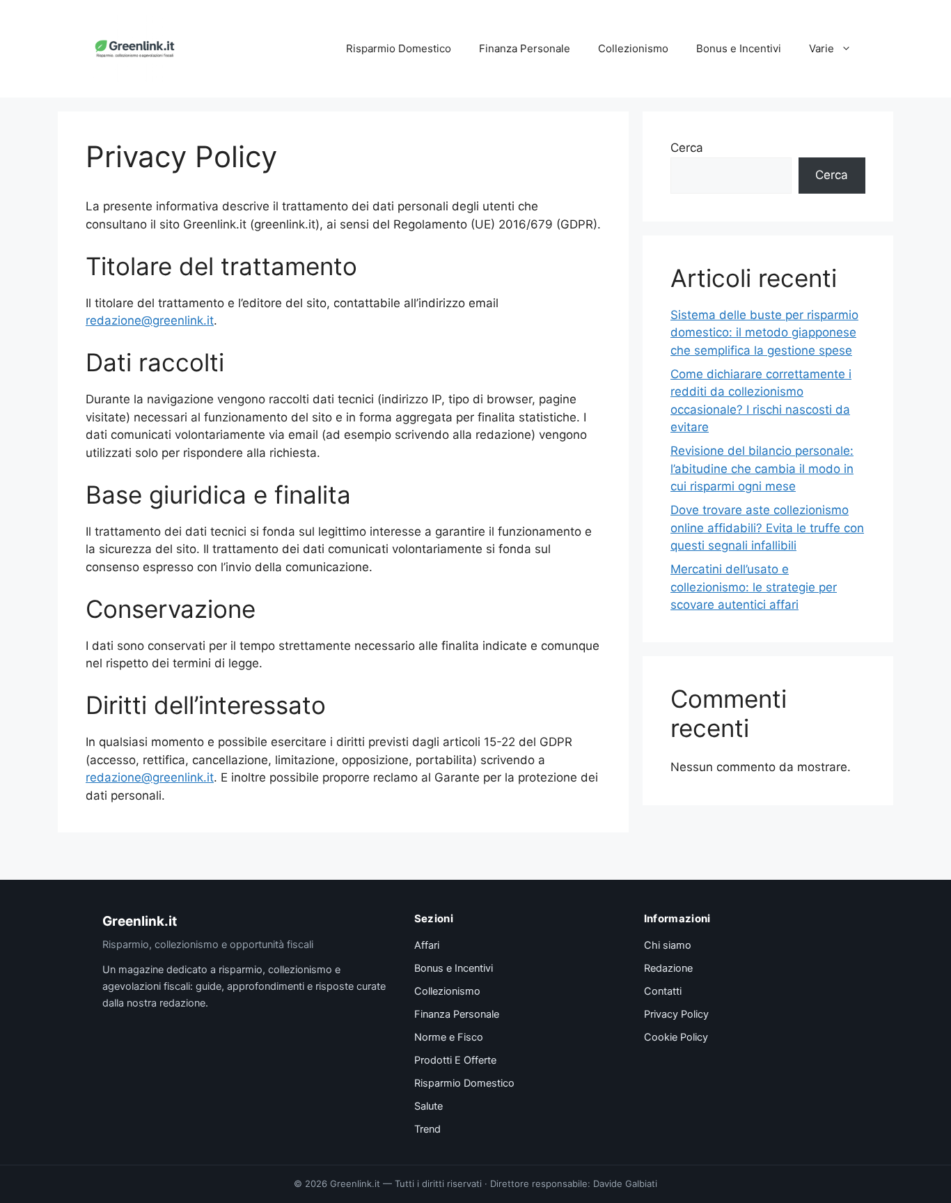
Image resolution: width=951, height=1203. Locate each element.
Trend (427, 1129)
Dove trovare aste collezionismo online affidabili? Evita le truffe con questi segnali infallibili (767, 527)
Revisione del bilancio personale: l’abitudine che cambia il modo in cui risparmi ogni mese (762, 468)
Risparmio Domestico (398, 48)
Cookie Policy (676, 1037)
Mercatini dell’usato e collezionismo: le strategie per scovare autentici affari (753, 587)
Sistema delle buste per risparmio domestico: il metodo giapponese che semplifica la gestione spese (764, 332)
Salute (428, 1106)
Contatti (663, 991)
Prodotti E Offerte (455, 1060)
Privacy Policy (676, 1014)
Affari (426, 945)
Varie (821, 48)
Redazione (668, 968)
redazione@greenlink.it (150, 320)
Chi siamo (667, 945)
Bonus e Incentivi (738, 48)
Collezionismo (633, 48)
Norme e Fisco (448, 1037)
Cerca (686, 148)
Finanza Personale (524, 48)
